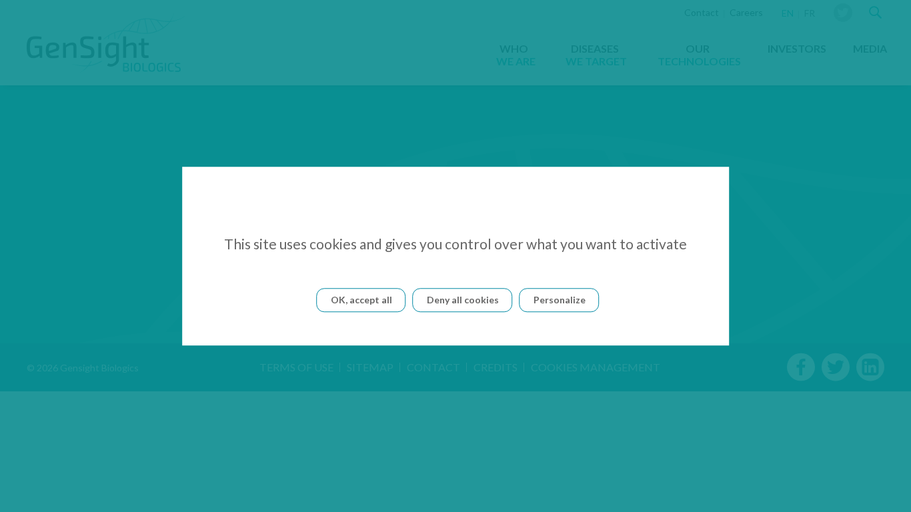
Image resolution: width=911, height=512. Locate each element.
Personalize (560, 299)
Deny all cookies (463, 299)
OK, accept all (361, 299)
